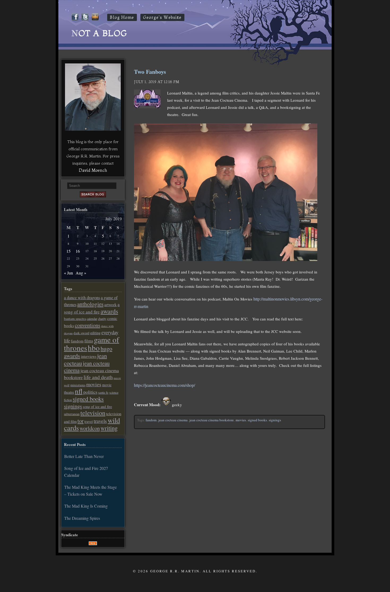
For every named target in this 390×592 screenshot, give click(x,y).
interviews (88, 356)
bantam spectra (75, 318)
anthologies (90, 304)
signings (275, 420)
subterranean (72, 414)
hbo (94, 347)
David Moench (93, 170)
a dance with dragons (82, 298)
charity (102, 318)
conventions (87, 325)
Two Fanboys (150, 71)
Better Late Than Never (84, 456)
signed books (257, 420)
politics (90, 392)
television (92, 413)
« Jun (68, 273)
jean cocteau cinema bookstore (211, 420)
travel (88, 421)
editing (95, 332)
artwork (110, 304)
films (88, 341)
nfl (79, 391)
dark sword (81, 333)
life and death (98, 377)
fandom (151, 420)
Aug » (81, 273)
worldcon (90, 428)
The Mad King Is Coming (86, 506)
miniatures (77, 385)
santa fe (103, 392)
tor (80, 420)
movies (241, 420)
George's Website (162, 17)
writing (109, 428)
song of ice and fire (97, 406)
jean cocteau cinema (173, 420)
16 (78, 251)
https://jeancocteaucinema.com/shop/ (164, 385)
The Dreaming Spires (82, 518)
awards (109, 311)
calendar (92, 318)
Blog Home (122, 17)
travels (100, 421)
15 (68, 251)
